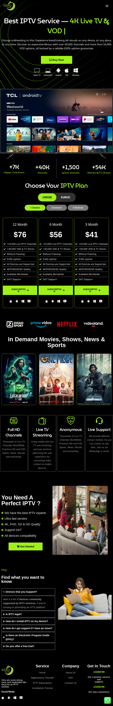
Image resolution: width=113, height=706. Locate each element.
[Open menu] (107, 5)
